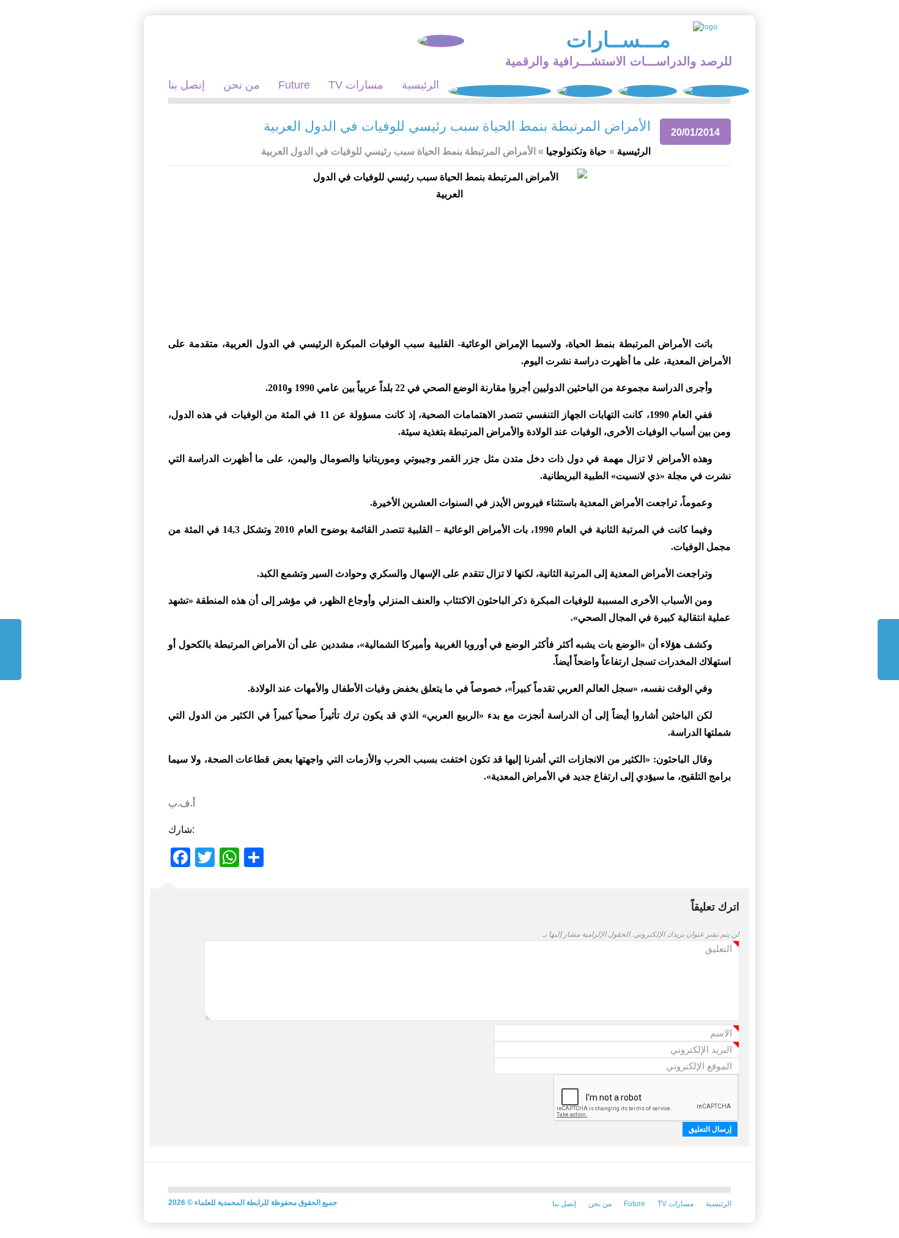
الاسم (721, 1033)
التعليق (718, 949)
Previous (888, 649)
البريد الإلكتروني (701, 1050)
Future (294, 85)
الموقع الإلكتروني (699, 1066)
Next (10, 649)
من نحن (241, 85)
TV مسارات (355, 85)
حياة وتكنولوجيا (576, 151)
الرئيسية (420, 85)
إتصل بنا (186, 85)
